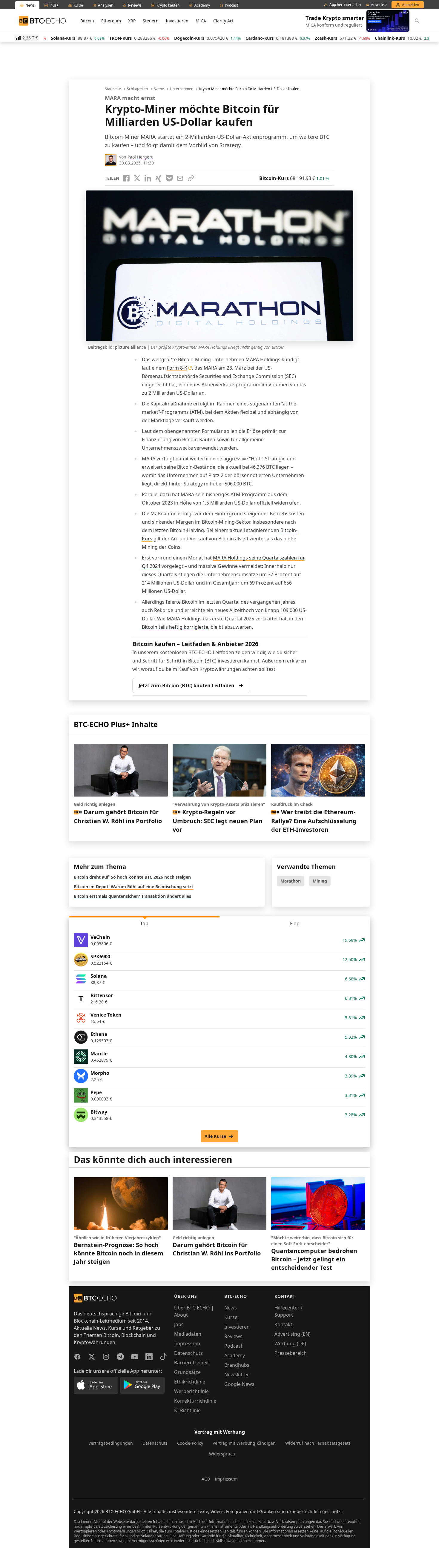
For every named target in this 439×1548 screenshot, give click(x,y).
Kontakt (283, 1324)
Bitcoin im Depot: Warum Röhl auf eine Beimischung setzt (133, 886)
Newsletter (236, 1374)
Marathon (290, 881)
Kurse (230, 1317)
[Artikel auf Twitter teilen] (137, 178)
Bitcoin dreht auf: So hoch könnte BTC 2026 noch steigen (132, 877)
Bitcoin (87, 21)
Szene (159, 89)
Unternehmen (181, 89)
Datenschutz (188, 1353)
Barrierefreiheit (191, 1362)
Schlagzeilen (137, 89)
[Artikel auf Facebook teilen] (126, 178)
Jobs (179, 1324)
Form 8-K (177, 368)
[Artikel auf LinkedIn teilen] (147, 178)
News (230, 1307)
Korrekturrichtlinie (195, 1401)
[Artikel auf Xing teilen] (158, 178)
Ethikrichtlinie (189, 1381)
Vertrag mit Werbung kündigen (244, 1443)
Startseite (113, 89)
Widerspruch (222, 1454)
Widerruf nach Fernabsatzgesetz (318, 1443)
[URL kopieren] (190, 178)
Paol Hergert (140, 157)
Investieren (177, 21)
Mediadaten (187, 1334)
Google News (239, 1384)
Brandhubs (236, 1365)
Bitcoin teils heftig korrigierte (175, 627)
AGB (206, 1479)
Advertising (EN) (292, 1334)
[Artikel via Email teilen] (180, 178)
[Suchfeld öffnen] (417, 21)
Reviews (233, 1336)
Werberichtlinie (191, 1391)
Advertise (379, 4)
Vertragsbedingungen (110, 1443)
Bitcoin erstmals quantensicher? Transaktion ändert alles (132, 896)
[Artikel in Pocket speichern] (169, 178)
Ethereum (111, 21)
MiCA (201, 21)
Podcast (233, 1346)
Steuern (151, 21)
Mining (320, 881)
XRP (132, 21)
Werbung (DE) (290, 1343)
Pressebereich (290, 1353)
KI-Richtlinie (187, 1410)
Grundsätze (187, 1372)
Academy (234, 1355)
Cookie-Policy (190, 1443)
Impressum (187, 1343)
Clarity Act (223, 21)
